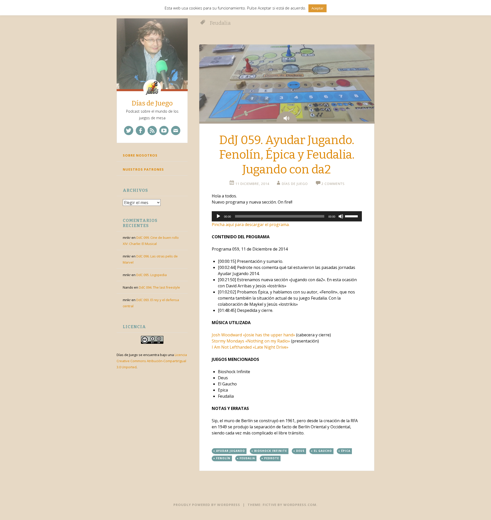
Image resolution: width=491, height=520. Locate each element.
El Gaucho (323, 451)
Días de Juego (152, 103)
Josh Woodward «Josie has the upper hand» (253, 335)
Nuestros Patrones (143, 169)
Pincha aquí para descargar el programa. (250, 224)
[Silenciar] (340, 216)
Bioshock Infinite (270, 451)
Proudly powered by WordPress (206, 504)
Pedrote (271, 458)
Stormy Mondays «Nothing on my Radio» (251, 341)
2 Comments (333, 183)
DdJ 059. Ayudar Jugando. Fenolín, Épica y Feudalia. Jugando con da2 (286, 154)
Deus (300, 451)
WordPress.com (299, 504)
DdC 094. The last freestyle (159, 287)
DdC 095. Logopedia (151, 275)
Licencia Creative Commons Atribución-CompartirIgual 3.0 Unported (152, 360)
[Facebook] (140, 130)
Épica (345, 451)
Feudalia (247, 458)
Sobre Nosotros (140, 155)
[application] (287, 216)
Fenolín (223, 458)
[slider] (352, 215)
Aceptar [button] (317, 8)
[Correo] (175, 130)
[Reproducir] (218, 216)
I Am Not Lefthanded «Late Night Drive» (250, 347)
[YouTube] (164, 130)
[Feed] (152, 130)
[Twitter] (128, 130)
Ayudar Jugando (230, 451)
